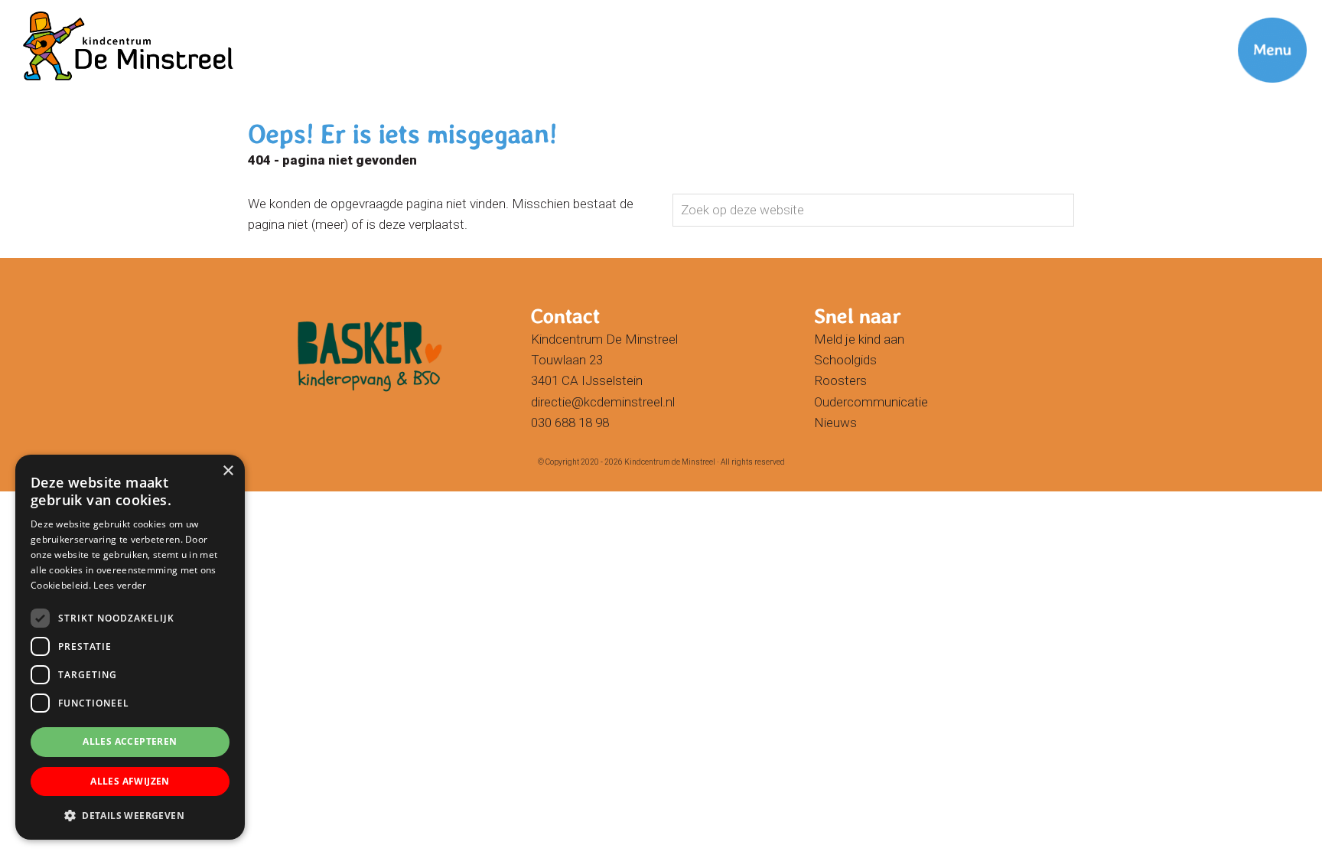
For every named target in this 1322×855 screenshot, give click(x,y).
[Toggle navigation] (1253, 26)
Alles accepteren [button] (130, 741)
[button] (130, 815)
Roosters (840, 380)
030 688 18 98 (570, 422)
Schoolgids (845, 359)
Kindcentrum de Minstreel (45, 14)
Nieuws (835, 422)
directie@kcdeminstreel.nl (603, 402)
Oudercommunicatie (871, 402)
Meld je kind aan (859, 339)
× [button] (227, 471)
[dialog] (130, 647)
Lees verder (119, 585)
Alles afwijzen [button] (130, 781)
